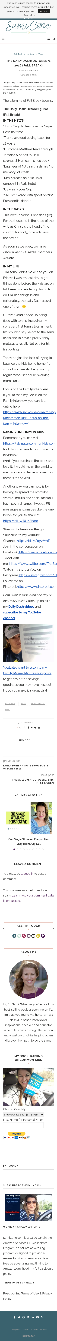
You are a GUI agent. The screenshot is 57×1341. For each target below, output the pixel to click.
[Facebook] (14, 936)
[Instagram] (38, 936)
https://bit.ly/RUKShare (20, 521)
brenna (34, 70)
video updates (38, 704)
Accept (44, 11)
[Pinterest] (24, 936)
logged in (27, 873)
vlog (7, 710)
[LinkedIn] (29, 936)
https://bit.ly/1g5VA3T (33, 541)
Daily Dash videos (21, 607)
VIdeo (40, 54)
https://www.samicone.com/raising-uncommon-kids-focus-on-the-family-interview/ (29, 418)
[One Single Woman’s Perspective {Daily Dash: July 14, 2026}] (28, 818)
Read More (29, 15)
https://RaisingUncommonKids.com (29, 443)
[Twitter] (19, 936)
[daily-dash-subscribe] (28, 1207)
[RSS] (43, 936)
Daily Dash (18, 54)
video (23, 704)
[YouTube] (33, 936)
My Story (30, 54)
